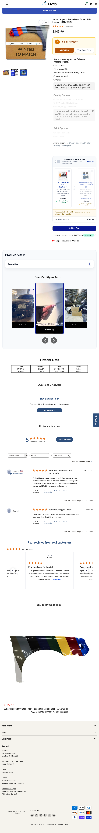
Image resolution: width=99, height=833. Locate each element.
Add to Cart (74, 228)
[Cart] (96, 4)
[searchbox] (15, 455)
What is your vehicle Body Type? (69, 72)
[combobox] (39, 455)
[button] (13, 570)
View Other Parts (84, 50)
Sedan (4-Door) (61, 76)
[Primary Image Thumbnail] (6, 73)
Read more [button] (57, 579)
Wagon (58, 80)
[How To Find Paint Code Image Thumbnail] (23, 73)
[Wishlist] (91, 4)
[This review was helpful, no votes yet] (85, 500)
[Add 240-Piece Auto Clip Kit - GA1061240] (68, 171)
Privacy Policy (51, 824)
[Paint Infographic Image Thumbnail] (14, 73)
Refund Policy (63, 824)
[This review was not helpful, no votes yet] (90, 500)
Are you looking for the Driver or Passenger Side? (69, 60)
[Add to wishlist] (46, 22)
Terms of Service (37, 824)
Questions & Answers (49, 384)
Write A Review (65, 439)
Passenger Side (61, 69)
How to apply (86, 198)
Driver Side (59, 65)
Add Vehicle (64, 50)
